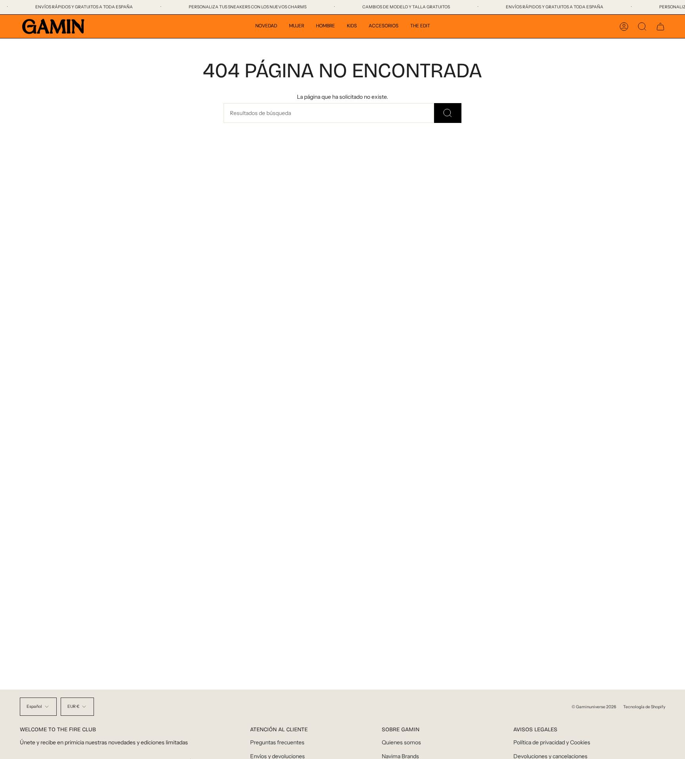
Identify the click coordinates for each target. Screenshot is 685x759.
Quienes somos (401, 742)
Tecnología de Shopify (644, 706)
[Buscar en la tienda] (447, 113)
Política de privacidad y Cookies (551, 742)
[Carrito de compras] (660, 26)
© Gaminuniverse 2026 (594, 706)
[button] (266, 26)
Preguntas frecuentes (277, 742)
